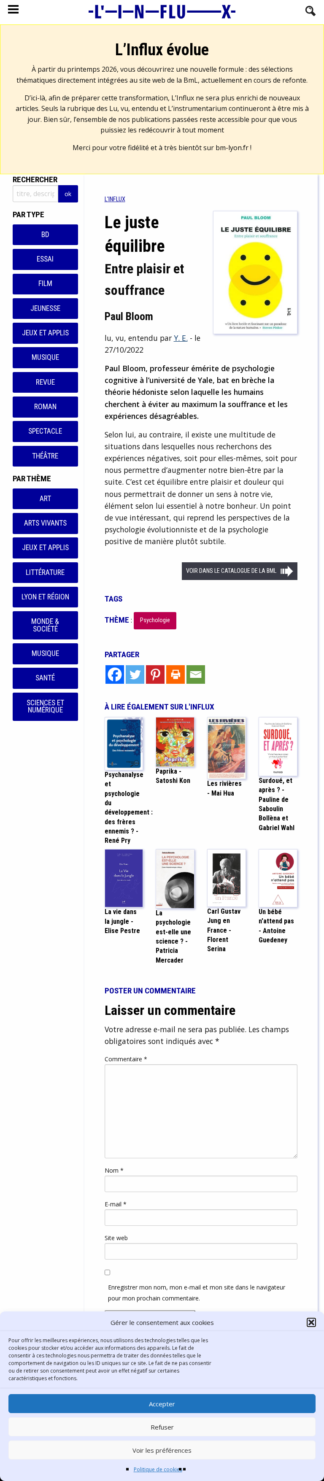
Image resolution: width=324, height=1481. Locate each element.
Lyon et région (45, 597)
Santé (45, 678)
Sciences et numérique (45, 707)
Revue (45, 382)
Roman (45, 406)
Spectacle (45, 431)
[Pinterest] (155, 674)
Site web (116, 1238)
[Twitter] (135, 674)
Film (45, 283)
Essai (45, 259)
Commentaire (126, 1059)
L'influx (115, 199)
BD (45, 234)
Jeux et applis (45, 333)
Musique (45, 357)
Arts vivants (45, 523)
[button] (311, 1322)
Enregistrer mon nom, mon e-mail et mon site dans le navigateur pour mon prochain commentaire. (196, 1292)
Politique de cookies (158, 1469)
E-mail (116, 1204)
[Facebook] (114, 674)
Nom (114, 1170)
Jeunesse (45, 308)
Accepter (162, 1404)
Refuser (162, 1427)
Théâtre (45, 456)
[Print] (175, 674)
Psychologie (155, 620)
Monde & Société (45, 625)
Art (45, 498)
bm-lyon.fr (232, 147)
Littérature (45, 572)
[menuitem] (115, 199)
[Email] (195, 674)
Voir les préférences (162, 1450)
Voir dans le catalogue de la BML (231, 571)
